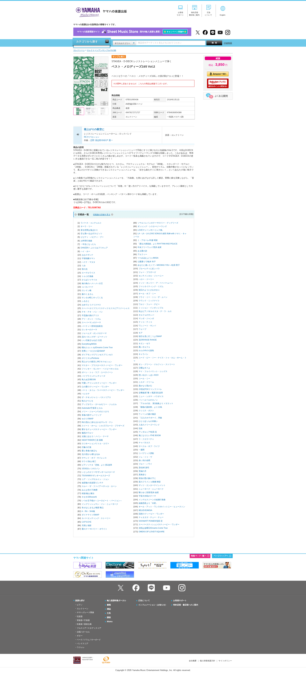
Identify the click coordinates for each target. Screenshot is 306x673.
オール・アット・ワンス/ (162, 507)
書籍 (109, 605)
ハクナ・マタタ (88, 262)
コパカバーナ (87, 287)
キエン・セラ (144, 343)
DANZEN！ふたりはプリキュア (94, 248)
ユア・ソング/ (95, 479)
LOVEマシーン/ (151, 230)
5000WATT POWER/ (151, 521)
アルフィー (142, 254)
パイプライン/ (93, 376)
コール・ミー (144, 378)
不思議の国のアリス (90, 315)
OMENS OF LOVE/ (151, 532)
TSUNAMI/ (96, 475)
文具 (109, 613)
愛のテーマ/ (94, 529)
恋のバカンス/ (94, 337)
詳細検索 (228, 43)
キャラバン (143, 354)
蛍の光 (84, 269)
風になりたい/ (150, 435)
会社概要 (193, 661)
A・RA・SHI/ (88, 511)
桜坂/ (88, 493)
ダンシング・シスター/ (152, 226)
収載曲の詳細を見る (101, 214)
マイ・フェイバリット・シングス (153, 371)
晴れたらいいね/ (97, 347)
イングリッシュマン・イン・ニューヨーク (100, 504)
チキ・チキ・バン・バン (92, 312)
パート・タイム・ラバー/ (103, 390)
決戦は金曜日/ (153, 528)
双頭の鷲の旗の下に (147, 478)
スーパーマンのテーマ (91, 322)
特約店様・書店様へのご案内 (185, 605)
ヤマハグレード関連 (85, 612)
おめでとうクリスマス (91, 305)
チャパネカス (144, 442)
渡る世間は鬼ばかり (89, 230)
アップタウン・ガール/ (99, 404)
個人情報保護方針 (207, 661)
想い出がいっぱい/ (148, 375)
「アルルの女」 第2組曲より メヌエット (156, 403)
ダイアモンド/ (97, 355)
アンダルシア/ (148, 432)
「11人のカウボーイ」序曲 (150, 418)
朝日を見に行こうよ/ (150, 336)
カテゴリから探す (87, 41)
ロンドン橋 (86, 290)
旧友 (140, 428)
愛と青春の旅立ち (89, 451)
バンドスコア (82, 643)
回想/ (151, 514)
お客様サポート (180, 600)
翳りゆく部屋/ (149, 492)
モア (140, 333)
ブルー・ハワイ (145, 464)
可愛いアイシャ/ (99, 383)
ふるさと (85, 301)
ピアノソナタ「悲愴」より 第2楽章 (97, 465)
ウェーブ (142, 329)
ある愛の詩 (142, 251)
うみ (84, 265)
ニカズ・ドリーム (146, 382)
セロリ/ (87, 419)
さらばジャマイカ (89, 280)
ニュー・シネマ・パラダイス (151, 396)
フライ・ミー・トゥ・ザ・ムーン (153, 297)
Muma (110, 621)
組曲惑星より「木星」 (148, 503)
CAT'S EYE (86, 522)
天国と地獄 (86, 525)
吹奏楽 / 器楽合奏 (84, 624)
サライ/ (89, 461)
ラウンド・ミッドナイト (149, 301)
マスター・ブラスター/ (102, 365)
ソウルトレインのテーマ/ (158, 223)
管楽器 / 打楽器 (83, 620)
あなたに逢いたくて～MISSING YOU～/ (159, 265)
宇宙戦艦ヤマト (88, 258)
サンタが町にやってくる (92, 298)
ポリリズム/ (90, 358)
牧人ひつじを (87, 401)
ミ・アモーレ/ (148, 240)
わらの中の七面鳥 (146, 350)
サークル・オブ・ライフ (149, 446)
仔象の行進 (86, 447)
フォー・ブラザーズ (147, 272)
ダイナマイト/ (90, 515)
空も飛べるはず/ (91, 233)
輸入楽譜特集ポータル (116, 600)
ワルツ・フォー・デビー (149, 304)
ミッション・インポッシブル (150, 308)
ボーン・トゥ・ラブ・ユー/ (97, 372)
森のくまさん (87, 294)
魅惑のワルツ (87, 433)
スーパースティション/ (159, 524)
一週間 (141, 450)
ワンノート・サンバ (147, 326)
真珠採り (142, 475)
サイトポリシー (225, 661)
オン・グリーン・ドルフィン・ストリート (157, 364)
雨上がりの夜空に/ (97, 362)
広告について (144, 600)
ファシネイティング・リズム (151, 286)
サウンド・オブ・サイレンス (94, 458)
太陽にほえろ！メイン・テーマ (95, 436)
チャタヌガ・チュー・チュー (151, 517)
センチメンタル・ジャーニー (151, 276)
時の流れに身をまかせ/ (97, 422)
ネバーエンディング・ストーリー (96, 518)
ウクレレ (80, 647)
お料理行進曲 (86, 241)
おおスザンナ (87, 255)
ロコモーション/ (95, 443)
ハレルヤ (85, 394)
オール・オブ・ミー (147, 294)
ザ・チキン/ (96, 397)
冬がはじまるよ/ (93, 508)
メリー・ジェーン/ (95, 411)
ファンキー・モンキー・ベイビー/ (100, 369)
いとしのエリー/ (98, 472)
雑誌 (109, 609)
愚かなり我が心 (145, 386)
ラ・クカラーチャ (146, 439)
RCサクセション (91, 137)
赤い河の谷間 (144, 460)
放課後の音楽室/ (92, 483)
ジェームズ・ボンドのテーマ (94, 333)
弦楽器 (80, 616)
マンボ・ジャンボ (146, 318)
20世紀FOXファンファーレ (150, 389)
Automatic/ (92, 408)
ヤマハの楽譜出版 (100, 11)
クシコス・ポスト (146, 410)
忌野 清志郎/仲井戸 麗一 (101, 140)
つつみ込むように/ (148, 258)
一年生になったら (88, 244)
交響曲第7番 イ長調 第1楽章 (151, 393)
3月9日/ (91, 468)
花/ (148, 340)
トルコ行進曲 (87, 276)
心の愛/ (95, 387)
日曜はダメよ (144, 368)
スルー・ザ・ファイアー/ (99, 486)
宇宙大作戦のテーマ (147, 496)
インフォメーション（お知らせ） (152, 605)
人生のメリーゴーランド (149, 425)
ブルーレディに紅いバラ (149, 269)
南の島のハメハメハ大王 (92, 283)
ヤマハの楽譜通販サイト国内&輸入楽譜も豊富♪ (131, 31)
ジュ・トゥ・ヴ (145, 457)
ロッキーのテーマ (89, 330)
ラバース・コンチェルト (91, 223)
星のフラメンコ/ (150, 482)
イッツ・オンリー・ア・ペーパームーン (156, 283)
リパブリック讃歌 (146, 453)
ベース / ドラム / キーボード (89, 640)
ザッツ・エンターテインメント (152, 485)
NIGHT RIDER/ (92, 440)
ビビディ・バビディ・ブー (92, 237)
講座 (109, 617)
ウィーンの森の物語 (147, 414)
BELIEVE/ (145, 510)
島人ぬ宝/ (89, 379)
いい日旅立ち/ (92, 340)
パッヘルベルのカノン (148, 400)
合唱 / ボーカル (83, 632)
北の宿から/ (91, 454)
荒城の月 (142, 471)
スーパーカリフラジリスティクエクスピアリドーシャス (106, 308)
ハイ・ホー (85, 251)
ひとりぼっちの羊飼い (148, 421)
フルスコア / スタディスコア (89, 628)
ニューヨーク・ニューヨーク (151, 489)
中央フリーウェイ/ (149, 247)
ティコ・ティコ (145, 322)
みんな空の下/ (90, 490)
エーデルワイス (88, 273)
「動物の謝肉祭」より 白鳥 (150, 407)
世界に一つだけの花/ (93, 351)
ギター (80, 636)
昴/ (144, 468)
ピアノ (80, 605)
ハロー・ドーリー (146, 279)
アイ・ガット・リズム (91, 319)
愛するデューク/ (99, 429)
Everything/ (89, 344)
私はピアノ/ (155, 311)
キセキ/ (89, 497)
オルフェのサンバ (146, 315)
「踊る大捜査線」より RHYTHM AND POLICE (157, 244)
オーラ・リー (86, 226)
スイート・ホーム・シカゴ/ (103, 426)
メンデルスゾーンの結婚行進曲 (152, 500)
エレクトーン (82, 609)
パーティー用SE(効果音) (92, 326)
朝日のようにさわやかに (149, 290)
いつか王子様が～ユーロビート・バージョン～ (102, 500)
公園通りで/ (147, 262)
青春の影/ (91, 415)
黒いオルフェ (144, 347)
